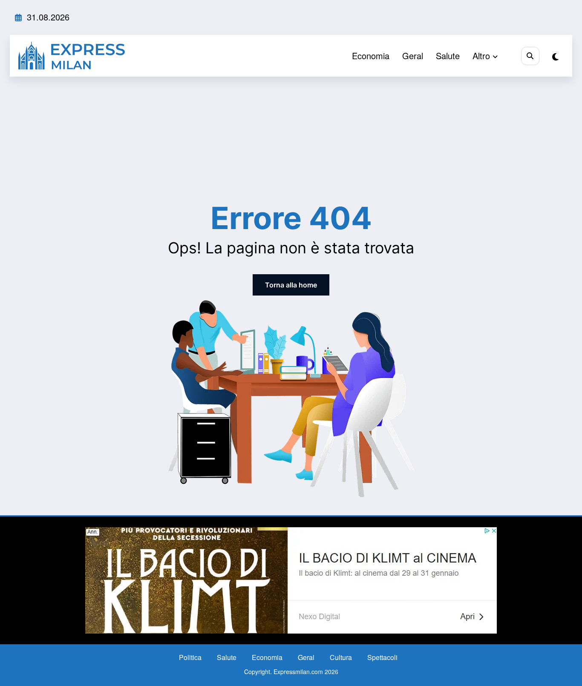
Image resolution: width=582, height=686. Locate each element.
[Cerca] (530, 56)
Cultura (341, 657)
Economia (370, 55)
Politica (190, 657)
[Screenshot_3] (291, 579)
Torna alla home (291, 285)
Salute (448, 55)
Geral (412, 55)
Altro (481, 55)
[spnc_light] (555, 56)
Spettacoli (382, 657)
